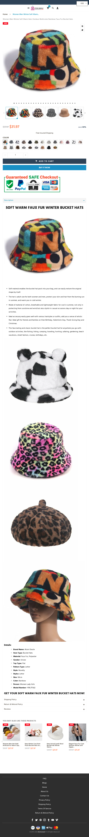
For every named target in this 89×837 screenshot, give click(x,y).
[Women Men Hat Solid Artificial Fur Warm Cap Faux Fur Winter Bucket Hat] (11, 732)
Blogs (44, 783)
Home (44, 787)
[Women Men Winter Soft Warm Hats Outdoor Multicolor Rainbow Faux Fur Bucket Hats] (44, 64)
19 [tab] (57, 103)
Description (8, 200)
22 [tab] (65, 103)
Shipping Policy (10, 699)
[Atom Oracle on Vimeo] (57, 820)
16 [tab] (50, 103)
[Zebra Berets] (36, 147)
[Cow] (17, 142)
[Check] (55, 142)
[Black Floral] (30, 142)
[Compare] (82, 26)
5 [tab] (23, 103)
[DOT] (49, 142)
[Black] (49, 147)
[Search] (52, 8)
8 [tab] (31, 103)
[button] (4, 113)
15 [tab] (48, 103)
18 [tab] (55, 103)
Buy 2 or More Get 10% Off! (48, 3)
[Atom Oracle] (37, 8)
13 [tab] (43, 103)
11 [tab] (38, 103)
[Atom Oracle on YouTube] (52, 820)
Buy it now (44, 168)
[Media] (82, 30)
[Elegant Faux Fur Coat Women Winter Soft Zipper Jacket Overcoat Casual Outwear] (77, 732)
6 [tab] (26, 103)
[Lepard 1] (17, 147)
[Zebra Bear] (11, 147)
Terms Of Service (44, 809)
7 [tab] (28, 103)
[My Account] (57, 8)
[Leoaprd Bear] (5, 147)
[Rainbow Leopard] (67, 142)
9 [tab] (33, 103)
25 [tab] (72, 103)
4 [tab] (21, 103)
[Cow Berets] (24, 147)
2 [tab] (16, 103)
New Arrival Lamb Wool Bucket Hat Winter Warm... (55, 745)
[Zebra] (11, 142)
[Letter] (5, 142)
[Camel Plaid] (80, 142)
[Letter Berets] (55, 147)
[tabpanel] (44, 64)
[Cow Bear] (74, 142)
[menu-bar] (28, 8)
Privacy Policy (44, 800)
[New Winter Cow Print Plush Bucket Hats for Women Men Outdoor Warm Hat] (33, 732)
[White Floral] (42, 142)
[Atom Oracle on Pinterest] (40, 820)
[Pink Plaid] (61, 142)
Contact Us (44, 796)
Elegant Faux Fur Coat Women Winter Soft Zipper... (76, 745)
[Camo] (36, 142)
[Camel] (42, 147)
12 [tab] (40, 103)
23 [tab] (67, 103)
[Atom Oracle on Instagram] (44, 820)
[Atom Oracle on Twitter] (36, 820)
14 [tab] (45, 103)
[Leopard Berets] (30, 147)
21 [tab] (62, 103)
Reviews (7, 709)
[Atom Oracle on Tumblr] (48, 820)
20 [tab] (60, 103)
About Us (44, 791)
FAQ (44, 779)
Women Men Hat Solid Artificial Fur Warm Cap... (11, 744)
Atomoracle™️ (42, 832)
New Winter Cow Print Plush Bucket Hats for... (33, 744)
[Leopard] (24, 142)
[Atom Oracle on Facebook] (32, 820)
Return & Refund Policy (13, 704)
